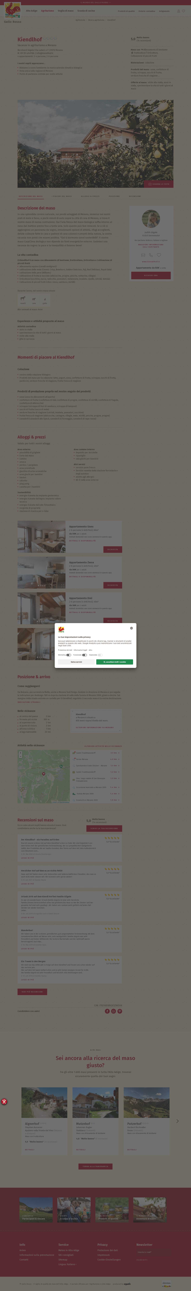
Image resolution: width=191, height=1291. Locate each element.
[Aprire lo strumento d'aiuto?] (4, 1101)
